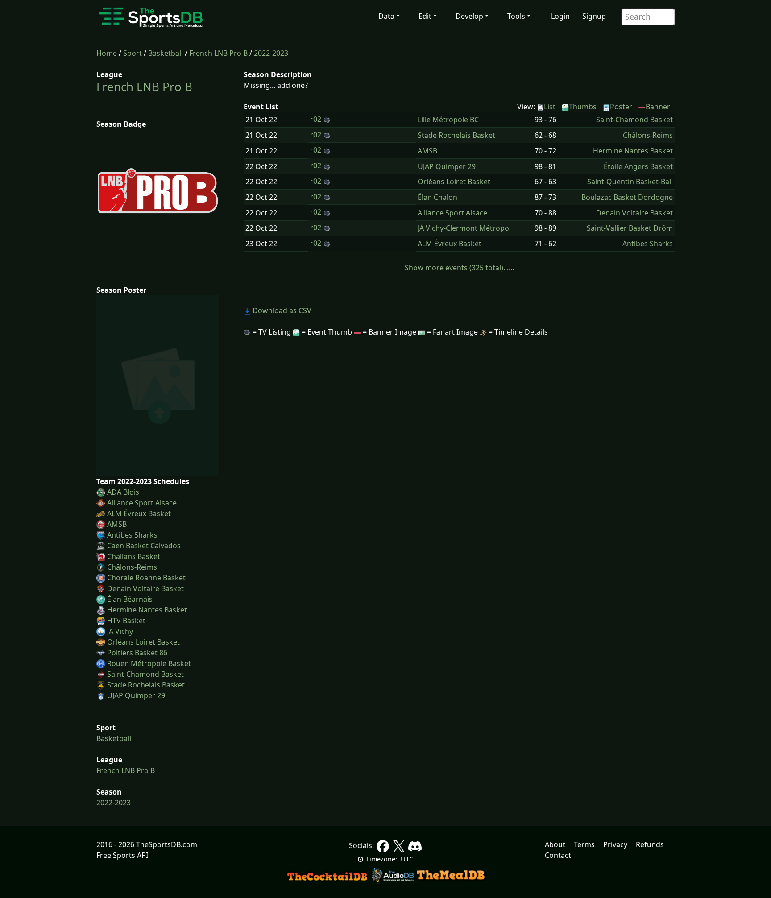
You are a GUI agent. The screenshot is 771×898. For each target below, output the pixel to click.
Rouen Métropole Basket (149, 663)
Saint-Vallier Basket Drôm (630, 228)
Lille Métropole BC (448, 119)
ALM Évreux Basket (139, 513)
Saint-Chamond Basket (145, 674)
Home (106, 53)
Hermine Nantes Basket (147, 610)
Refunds (650, 844)
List (549, 107)
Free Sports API (122, 855)
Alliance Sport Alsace (142, 503)
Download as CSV (281, 310)
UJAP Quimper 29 (136, 695)
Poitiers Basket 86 (137, 653)
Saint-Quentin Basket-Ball (630, 181)
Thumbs (583, 107)
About (555, 844)
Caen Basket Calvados (144, 545)
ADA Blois (123, 492)
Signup (594, 16)
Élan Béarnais (130, 599)
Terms (584, 844)
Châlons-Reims (132, 567)
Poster (621, 107)
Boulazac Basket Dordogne (627, 197)
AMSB (117, 524)
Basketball (165, 53)
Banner (658, 107)
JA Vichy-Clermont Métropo (463, 228)
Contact (558, 855)
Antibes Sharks (132, 535)
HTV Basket (126, 620)
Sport (132, 53)
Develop (469, 16)
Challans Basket (133, 556)
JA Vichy (120, 631)
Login (560, 16)
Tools (516, 16)
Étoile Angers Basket (638, 166)
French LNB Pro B (218, 53)
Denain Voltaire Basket (145, 588)
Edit (425, 16)
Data (386, 16)
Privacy (615, 844)
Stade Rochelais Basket (146, 685)
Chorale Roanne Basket (146, 578)
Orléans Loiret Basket (143, 642)
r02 (315, 119)
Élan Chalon (437, 197)
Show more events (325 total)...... (459, 268)
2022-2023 (271, 53)
